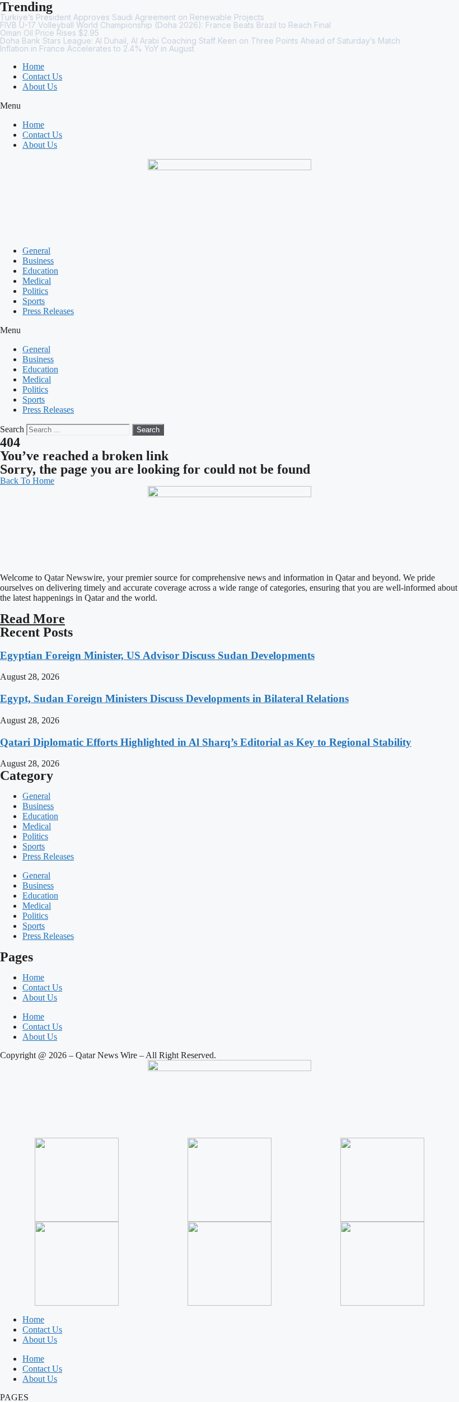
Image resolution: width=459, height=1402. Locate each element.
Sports (33, 301)
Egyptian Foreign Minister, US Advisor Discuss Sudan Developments (157, 655)
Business (38, 260)
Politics (35, 291)
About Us (39, 86)
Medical (36, 281)
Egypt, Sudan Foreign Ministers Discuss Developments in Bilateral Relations (174, 698)
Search (12, 429)
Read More (32, 618)
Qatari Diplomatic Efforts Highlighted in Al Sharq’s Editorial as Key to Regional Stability (205, 742)
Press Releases (48, 311)
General (36, 250)
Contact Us (42, 76)
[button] (229, 106)
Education (40, 270)
